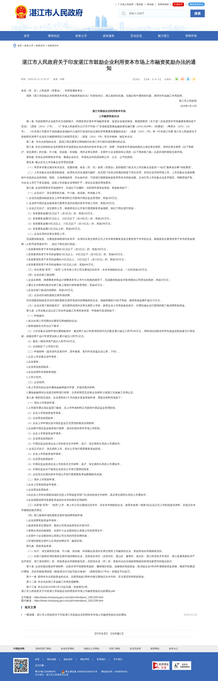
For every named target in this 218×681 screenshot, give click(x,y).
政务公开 (81, 35)
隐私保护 (68, 659)
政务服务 (108, 35)
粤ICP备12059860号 (45, 671)
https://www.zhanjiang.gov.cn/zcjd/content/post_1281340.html (68, 597)
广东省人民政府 (126, 4)
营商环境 (191, 35)
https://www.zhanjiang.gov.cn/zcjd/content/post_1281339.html (68, 600)
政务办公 (173, 648)
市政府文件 (53, 45)
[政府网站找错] (161, 665)
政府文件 (40, 45)
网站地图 (51, 659)
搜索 (197, 13)
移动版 (150, 4)
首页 (27, 35)
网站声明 (84, 659)
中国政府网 (18, 648)
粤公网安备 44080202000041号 (81, 671)
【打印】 (136, 79)
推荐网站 (154, 648)
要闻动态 (54, 35)
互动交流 (136, 35)
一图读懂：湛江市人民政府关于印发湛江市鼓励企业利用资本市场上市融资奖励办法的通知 (75, 614)
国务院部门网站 (43, 648)
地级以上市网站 (91, 648)
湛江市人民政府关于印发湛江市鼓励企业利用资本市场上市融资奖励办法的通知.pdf (68, 591)
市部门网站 (114, 648)
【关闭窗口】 (117, 633)
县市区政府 (135, 648)
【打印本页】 (101, 633)
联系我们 (101, 659)
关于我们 (117, 659)
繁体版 (139, 4)
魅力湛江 (163, 35)
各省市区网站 (67, 648)
